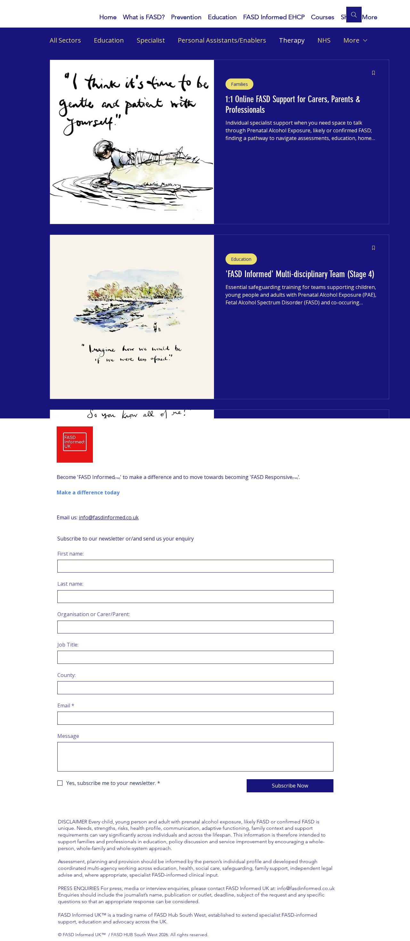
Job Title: (67, 644)
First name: (70, 553)
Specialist (151, 40)
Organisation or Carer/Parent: (93, 614)
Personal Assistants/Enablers (222, 40)
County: (66, 675)
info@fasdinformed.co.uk (109, 517)
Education (109, 40)
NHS (324, 40)
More (351, 40)
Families (239, 84)
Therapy (292, 40)
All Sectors (65, 40)
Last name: (70, 583)
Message (68, 735)
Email (65, 705)
